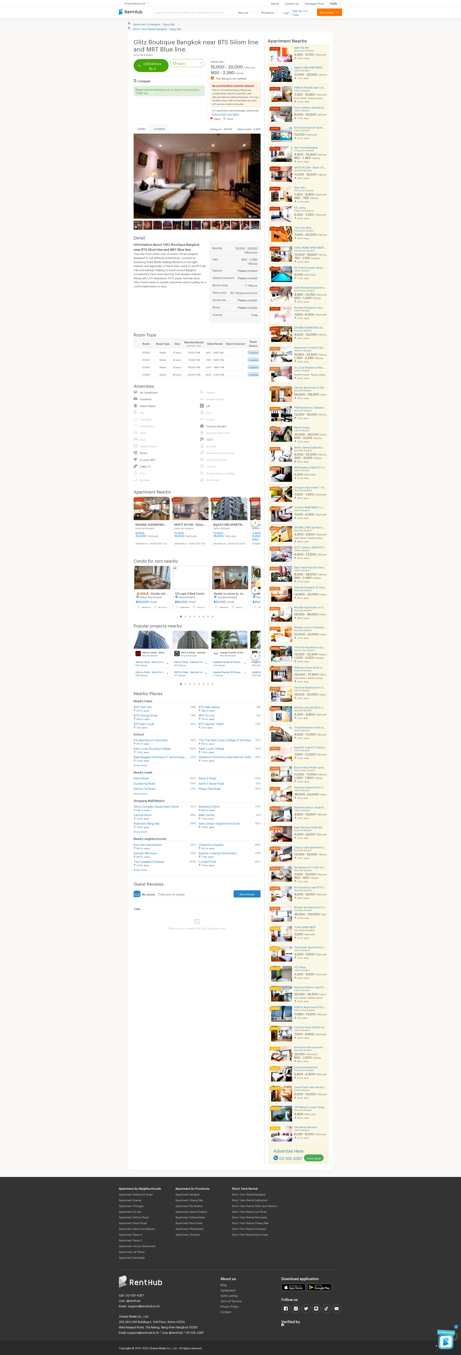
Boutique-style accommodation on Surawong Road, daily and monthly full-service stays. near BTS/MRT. (310, 1047)
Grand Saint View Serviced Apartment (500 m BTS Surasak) (310, 1087)
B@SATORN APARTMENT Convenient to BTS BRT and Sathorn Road (310, 67)
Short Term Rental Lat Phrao (249, 1211)
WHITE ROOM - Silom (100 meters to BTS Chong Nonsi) (310, 167)
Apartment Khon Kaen (188, 1222)
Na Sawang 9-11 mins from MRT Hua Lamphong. (310, 867)
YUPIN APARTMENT (305, 927)
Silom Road (141, 778)
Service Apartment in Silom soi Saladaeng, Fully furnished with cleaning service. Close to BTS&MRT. (310, 387)
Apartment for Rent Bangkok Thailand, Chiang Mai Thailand (136, 12)
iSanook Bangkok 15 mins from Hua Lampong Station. (310, 587)
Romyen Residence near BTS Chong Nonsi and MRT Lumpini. (310, 307)
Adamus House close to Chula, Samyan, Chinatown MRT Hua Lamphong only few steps (310, 667)
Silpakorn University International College (226, 756)
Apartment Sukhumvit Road (136, 1194)
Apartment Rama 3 (130, 1240)
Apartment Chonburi (187, 1234)
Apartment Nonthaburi (189, 1205)
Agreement (228, 1290)
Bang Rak (169, 24)
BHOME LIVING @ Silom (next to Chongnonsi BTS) (310, 527)
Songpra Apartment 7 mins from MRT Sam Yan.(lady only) (310, 487)
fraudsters (220, 103)
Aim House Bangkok (306, 147)
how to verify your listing (225, 114)
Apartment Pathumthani (190, 1217)
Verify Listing (229, 1295)
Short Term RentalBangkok (150, 28)
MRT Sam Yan (143, 706)
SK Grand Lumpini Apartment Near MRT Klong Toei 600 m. (310, 267)
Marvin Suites (302, 427)
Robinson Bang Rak (147, 823)
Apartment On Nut (130, 1211)
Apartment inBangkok (146, 24)
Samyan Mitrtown (145, 852)
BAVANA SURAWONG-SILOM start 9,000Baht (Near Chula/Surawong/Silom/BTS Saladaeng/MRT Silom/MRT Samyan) (310, 327)
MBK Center (207, 814)
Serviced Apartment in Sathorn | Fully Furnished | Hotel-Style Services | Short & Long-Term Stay (310, 787)
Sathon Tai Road (144, 788)
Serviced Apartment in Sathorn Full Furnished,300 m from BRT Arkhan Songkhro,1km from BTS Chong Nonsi (310, 687)
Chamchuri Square (211, 844)
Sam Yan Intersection (148, 844)
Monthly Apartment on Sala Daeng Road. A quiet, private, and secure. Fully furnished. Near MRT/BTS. (310, 607)
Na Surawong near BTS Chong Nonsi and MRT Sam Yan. (310, 887)
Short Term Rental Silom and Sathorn (254, 1205)
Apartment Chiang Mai (189, 1200)
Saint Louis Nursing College (152, 748)
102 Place (300, 967)
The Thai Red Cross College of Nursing (225, 739)
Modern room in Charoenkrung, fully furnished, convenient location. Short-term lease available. (310, 627)
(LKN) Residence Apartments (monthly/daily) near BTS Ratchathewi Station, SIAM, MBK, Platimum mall (310, 287)
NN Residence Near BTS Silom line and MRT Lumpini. (310, 467)
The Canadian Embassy (149, 861)
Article (275, 3)
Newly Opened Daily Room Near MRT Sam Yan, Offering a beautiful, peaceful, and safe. (310, 447)
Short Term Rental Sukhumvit (250, 1200)
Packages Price (314, 3)
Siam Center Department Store (219, 823)
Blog (223, 1284)
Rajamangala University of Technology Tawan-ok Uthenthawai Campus (161, 756)
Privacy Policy (229, 1306)
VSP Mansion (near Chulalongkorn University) (310, 1107)
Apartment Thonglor (131, 1205)
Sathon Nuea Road (211, 783)
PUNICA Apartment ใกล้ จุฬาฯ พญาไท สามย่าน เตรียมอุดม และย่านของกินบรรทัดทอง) (310, 1007)
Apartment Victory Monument (137, 1245)
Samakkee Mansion (305, 1127)
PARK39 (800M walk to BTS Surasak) (310, 87)
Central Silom (142, 814)
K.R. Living (300, 207)
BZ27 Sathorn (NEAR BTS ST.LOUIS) (310, 547)
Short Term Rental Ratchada (249, 1217)
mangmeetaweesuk (306, 1067)
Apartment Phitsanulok (189, 1228)
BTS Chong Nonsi (145, 715)
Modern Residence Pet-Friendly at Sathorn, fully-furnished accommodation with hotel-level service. (310, 907)
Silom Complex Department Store (156, 806)
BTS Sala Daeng (209, 706)
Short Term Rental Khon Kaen (250, 1234)
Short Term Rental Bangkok (248, 1194)
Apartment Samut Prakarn (191, 1211)
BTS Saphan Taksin (211, 723)
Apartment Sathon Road (134, 1217)
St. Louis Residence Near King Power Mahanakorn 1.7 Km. (310, 367)
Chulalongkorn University (151, 739)
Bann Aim (299, 187)
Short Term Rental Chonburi (249, 1228)
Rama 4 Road (207, 778)
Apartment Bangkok (187, 1194)
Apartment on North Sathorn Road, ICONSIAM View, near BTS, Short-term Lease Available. (310, 347)
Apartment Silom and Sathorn (137, 1228)
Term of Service (231, 1300)
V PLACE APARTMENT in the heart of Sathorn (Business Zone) (310, 507)
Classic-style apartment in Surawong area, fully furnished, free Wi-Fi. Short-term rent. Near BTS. (310, 847)
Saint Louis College (211, 748)
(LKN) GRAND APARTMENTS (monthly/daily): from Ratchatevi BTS (310, 247)
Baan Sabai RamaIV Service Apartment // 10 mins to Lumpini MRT (310, 567)
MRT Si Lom (206, 715)
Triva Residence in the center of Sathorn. (310, 727)
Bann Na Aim (301, 47)
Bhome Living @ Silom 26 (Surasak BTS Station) (310, 707)
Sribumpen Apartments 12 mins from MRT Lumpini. (310, 947)
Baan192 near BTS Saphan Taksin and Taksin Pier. (310, 747)
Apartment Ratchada (132, 1257)
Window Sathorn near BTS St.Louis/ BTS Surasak (310, 987)
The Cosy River (303, 227)
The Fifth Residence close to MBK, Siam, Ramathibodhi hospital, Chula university (310, 647)
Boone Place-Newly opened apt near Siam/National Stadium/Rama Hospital (310, 767)
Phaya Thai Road (209, 788)
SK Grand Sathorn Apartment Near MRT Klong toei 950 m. (310, 127)
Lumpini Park (207, 861)
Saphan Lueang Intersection (218, 852)
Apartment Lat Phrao (132, 1251)
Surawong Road (144, 783)
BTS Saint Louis (144, 723)
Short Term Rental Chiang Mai (250, 1222)
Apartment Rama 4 (130, 1234)
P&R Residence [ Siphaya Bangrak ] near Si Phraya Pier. (310, 407)
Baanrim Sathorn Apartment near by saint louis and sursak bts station (310, 807)
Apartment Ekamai (130, 1200)
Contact (225, 1311)
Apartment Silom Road (133, 1222)
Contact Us (292, 3)
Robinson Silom (209, 806)
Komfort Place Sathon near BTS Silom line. (310, 1027)
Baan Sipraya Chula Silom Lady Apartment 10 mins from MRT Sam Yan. (310, 827)
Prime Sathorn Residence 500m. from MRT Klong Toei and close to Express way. (310, 107)
